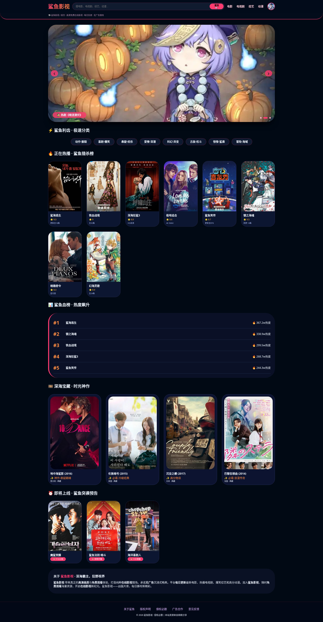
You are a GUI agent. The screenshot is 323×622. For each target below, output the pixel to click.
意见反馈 (193, 609)
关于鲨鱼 (129, 609)
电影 (229, 6)
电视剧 (241, 6)
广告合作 (177, 609)
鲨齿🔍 (216, 6)
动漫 (260, 6)
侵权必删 (161, 609)
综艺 (251, 6)
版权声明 (145, 609)
